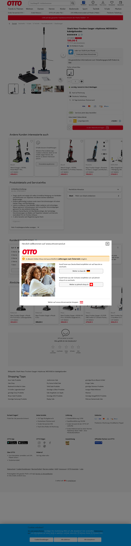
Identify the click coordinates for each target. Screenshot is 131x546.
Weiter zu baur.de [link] (78, 271)
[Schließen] (107, 243)
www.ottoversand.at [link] (63, 302)
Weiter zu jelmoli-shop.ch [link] (78, 284)
